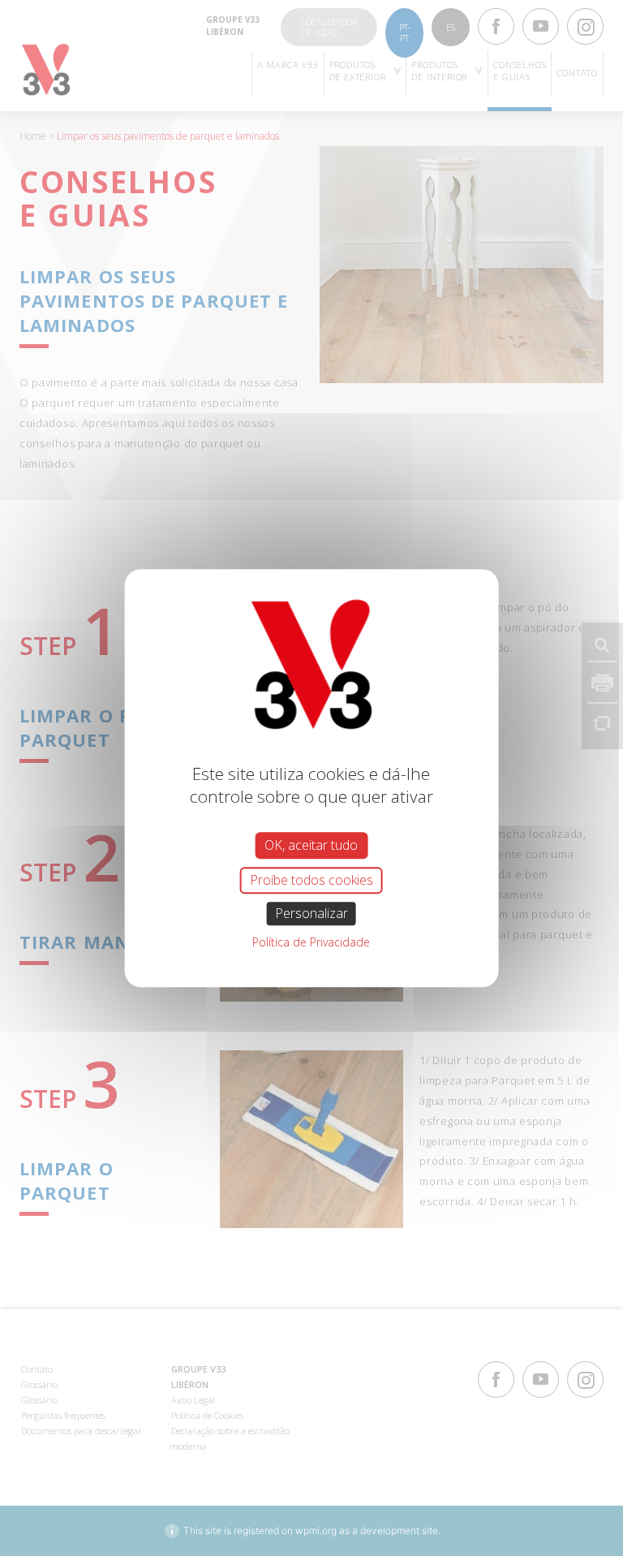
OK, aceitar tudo (311, 845)
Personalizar (311, 913)
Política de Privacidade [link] (311, 942)
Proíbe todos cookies (311, 880)
